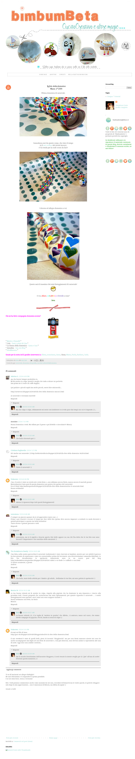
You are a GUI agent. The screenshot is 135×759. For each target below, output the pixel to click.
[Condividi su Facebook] (41, 360)
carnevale (19, 363)
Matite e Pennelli (13, 341)
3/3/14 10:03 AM (34, 551)
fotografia (33, 363)
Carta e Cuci (32, 346)
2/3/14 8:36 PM (24, 479)
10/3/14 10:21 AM (28, 499)
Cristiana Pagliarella (18, 450)
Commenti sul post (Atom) (23, 741)
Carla (86, 355)
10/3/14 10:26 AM (28, 575)
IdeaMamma (12, 350)
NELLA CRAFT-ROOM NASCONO (78, 74)
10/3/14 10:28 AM (28, 654)
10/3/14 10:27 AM (28, 612)
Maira (68, 355)
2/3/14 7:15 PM (23, 421)
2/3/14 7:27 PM (32, 450)
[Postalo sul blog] (37, 360)
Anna (58, 355)
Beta (17, 407)
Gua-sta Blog (20, 348)
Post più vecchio (94, 738)
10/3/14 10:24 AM (28, 534)
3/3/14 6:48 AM (24, 514)
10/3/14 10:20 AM (28, 407)
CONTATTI (62, 74)
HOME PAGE (43, 74)
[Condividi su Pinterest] (43, 360)
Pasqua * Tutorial (113, 96)
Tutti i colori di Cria (19, 343)
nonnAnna (51, 355)
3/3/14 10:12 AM (24, 590)
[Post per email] (31, 360)
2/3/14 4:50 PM (24, 376)
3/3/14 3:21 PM (24, 629)
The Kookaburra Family (19, 551)
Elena (44, 355)
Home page (53, 738)
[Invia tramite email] (35, 360)
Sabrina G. (14, 376)
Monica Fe (14, 590)
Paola (74, 355)
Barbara (80, 355)
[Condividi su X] (39, 360)
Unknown (14, 479)
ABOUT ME (53, 74)
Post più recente (12, 738)
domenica (26, 363)
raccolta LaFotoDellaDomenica (47, 363)
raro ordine (47, 145)
